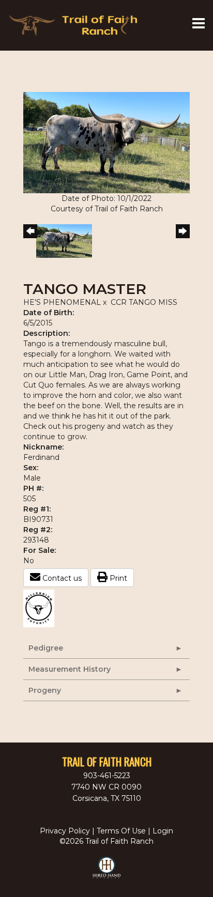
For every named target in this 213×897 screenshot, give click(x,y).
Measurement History (69, 669)
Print (117, 578)
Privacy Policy (65, 831)
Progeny (44, 690)
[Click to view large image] (106, 142)
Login (163, 831)
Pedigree (45, 648)
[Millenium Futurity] (41, 607)
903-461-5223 (106, 775)
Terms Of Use (121, 831)
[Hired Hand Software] (107, 872)
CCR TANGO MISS (144, 302)
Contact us (61, 578)
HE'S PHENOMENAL (63, 302)
